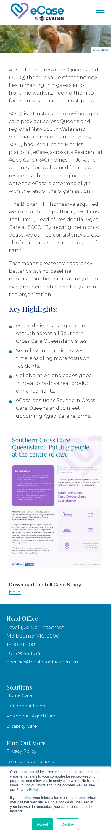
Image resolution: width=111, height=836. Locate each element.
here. (15, 592)
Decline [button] (68, 824)
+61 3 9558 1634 (23, 653)
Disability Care (22, 726)
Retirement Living (26, 706)
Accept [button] (42, 824)
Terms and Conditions (30, 761)
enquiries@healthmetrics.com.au (42, 662)
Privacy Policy (27, 789)
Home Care (19, 695)
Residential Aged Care (31, 716)
